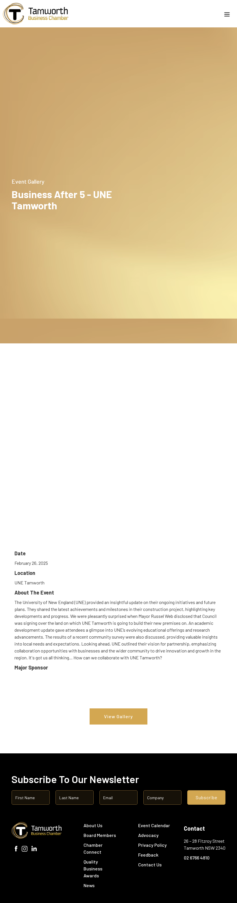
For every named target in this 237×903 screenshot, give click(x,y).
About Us (93, 825)
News (89, 885)
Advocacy (148, 835)
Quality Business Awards (93, 868)
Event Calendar (154, 825)
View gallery (118, 716)
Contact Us (150, 864)
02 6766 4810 (197, 857)
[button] (227, 14)
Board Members (100, 835)
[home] (38, 14)
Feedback (148, 854)
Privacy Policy (152, 845)
